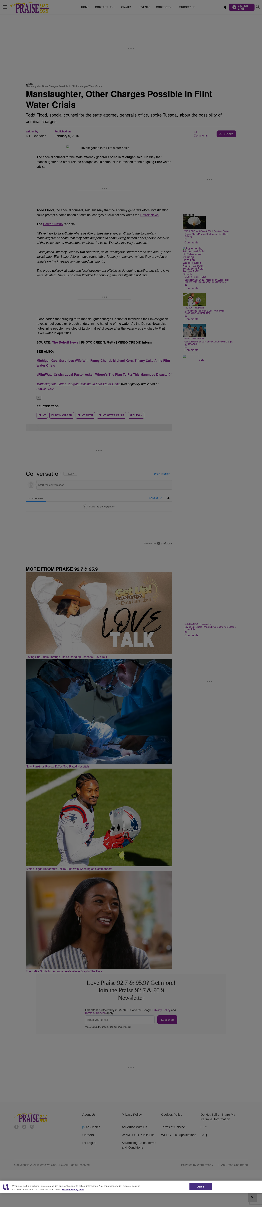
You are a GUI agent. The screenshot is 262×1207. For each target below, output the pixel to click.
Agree (200, 1186)
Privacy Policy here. (73, 1189)
